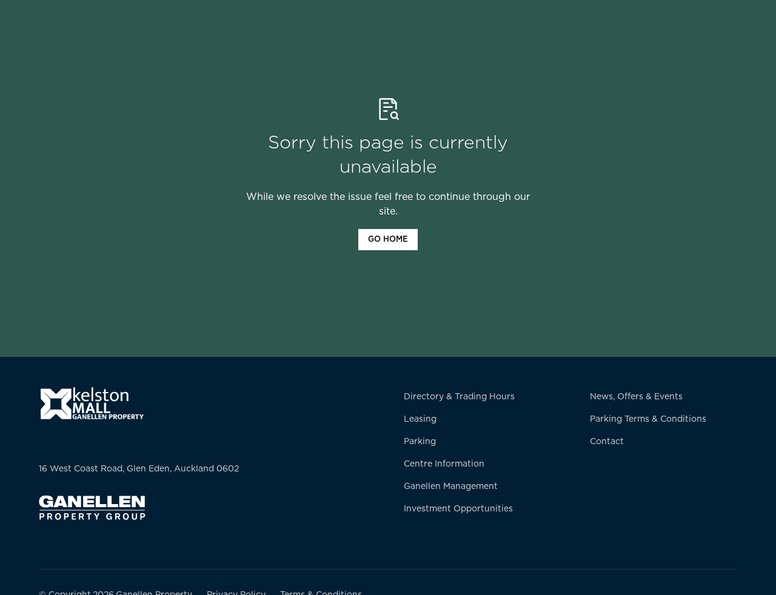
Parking (420, 441)
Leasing (420, 419)
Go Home (388, 240)
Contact (607, 441)
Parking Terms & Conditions (648, 419)
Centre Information (444, 464)
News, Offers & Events (636, 397)
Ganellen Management (451, 486)
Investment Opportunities (458, 509)
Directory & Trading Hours (459, 397)
